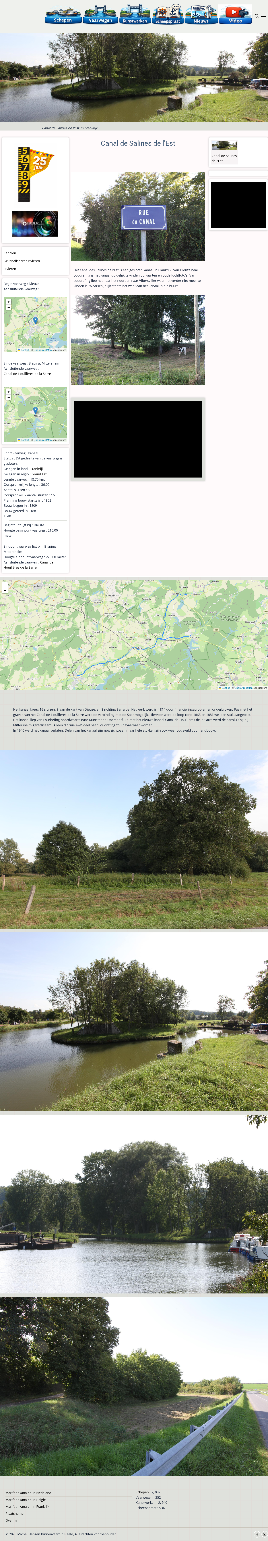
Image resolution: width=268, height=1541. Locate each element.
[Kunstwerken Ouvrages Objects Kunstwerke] (135, 14)
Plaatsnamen (15, 1513)
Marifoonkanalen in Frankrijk (27, 1506)
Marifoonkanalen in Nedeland (28, 1493)
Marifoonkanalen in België (25, 1500)
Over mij (12, 1520)
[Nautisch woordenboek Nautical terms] (168, 14)
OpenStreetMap (43, 350)
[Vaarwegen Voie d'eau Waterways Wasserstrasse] (100, 14)
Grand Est (39, 474)
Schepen (142, 1492)
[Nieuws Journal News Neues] (201, 14)
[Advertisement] (139, 439)
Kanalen (10, 253)
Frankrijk (37, 469)
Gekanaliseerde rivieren (22, 261)
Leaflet (24, 350)
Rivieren (10, 269)
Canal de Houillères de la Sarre (27, 373)
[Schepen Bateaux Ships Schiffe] (63, 14)
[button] (35, 320)
